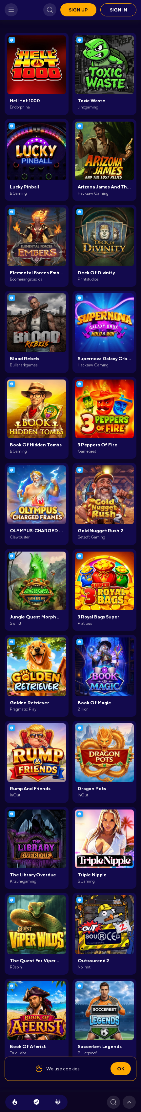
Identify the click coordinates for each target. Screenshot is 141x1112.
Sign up (78, 9)
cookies (71, 1068)
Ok (120, 1068)
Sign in (118, 9)
